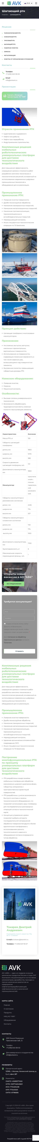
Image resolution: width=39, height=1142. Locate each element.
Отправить (19, 651)
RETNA (29, 1139)
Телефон (9, 72)
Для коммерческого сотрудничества (19, 1053)
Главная (5, 14)
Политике (8, 643)
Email (8, 78)
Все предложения (14, 584)
